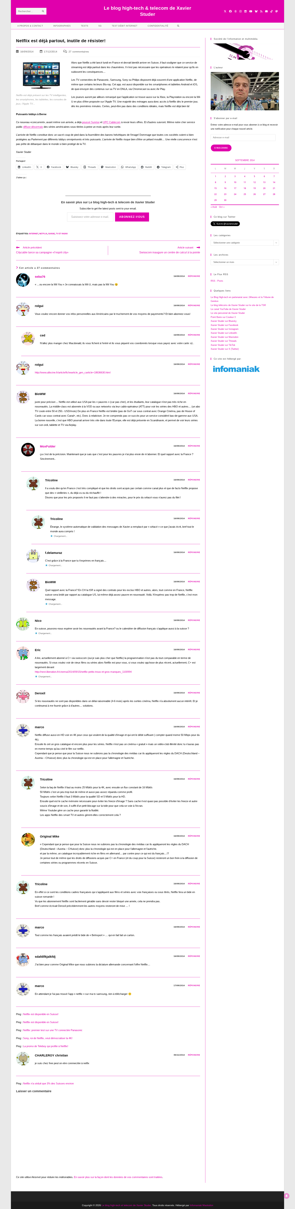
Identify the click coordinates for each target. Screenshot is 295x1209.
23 (225, 194)
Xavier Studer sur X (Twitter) (225, 349)
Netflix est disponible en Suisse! (40, 1014)
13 (264, 182)
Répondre (194, 276)
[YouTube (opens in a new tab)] (251, 11)
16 (225, 188)
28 (274, 194)
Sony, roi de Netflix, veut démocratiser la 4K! (47, 1038)
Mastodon (207, 1205)
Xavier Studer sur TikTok (223, 345)
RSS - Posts (217, 281)
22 (215, 194)
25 (245, 194)
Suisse (51, 234)
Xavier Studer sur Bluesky (224, 321)
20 (264, 188)
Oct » (221, 207)
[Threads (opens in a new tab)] (235, 11)
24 (235, 194)
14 (274, 182)
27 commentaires (79, 51)
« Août (214, 207)
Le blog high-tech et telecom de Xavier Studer (126, 1205)
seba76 (40, 276)
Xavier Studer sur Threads (224, 341)
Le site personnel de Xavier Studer (228, 313)
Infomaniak (196, 1205)
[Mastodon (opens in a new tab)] (276, 11)
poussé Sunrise (91, 122)
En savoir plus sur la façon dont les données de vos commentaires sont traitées (118, 1177)
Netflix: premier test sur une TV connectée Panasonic (52, 1030)
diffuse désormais (33, 126)
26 (254, 194)
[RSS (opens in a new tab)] (261, 11)
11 (245, 182)
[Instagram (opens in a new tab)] (240, 11)
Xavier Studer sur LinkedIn (224, 333)
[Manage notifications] (286, 1196)
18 (245, 188)
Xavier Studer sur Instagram (224, 329)
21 (274, 188)
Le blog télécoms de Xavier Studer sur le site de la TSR (238, 305)
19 (254, 188)
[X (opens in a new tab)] (225, 11)
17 (235, 188)
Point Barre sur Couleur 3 (223, 317)
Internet (33, 234)
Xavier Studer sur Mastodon (224, 337)
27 (264, 194)
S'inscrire (221, 148)
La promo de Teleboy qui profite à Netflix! (45, 1046)
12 (254, 182)
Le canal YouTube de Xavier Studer (228, 309)
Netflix (43, 234)
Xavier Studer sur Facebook (224, 325)
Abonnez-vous (132, 216)
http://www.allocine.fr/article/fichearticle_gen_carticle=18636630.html (72, 372)
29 (215, 200)
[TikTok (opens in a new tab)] (271, 11)
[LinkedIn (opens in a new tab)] (245, 11)
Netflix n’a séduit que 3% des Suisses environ (48, 1083)
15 (215, 188)
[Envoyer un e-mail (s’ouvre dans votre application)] (266, 11)
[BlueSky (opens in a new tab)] (256, 11)
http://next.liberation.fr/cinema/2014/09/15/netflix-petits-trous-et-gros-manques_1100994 (83, 671)
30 (225, 200)
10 (235, 182)
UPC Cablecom (112, 122)
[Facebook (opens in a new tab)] (230, 11)
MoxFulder (47, 446)
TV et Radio (62, 234)
